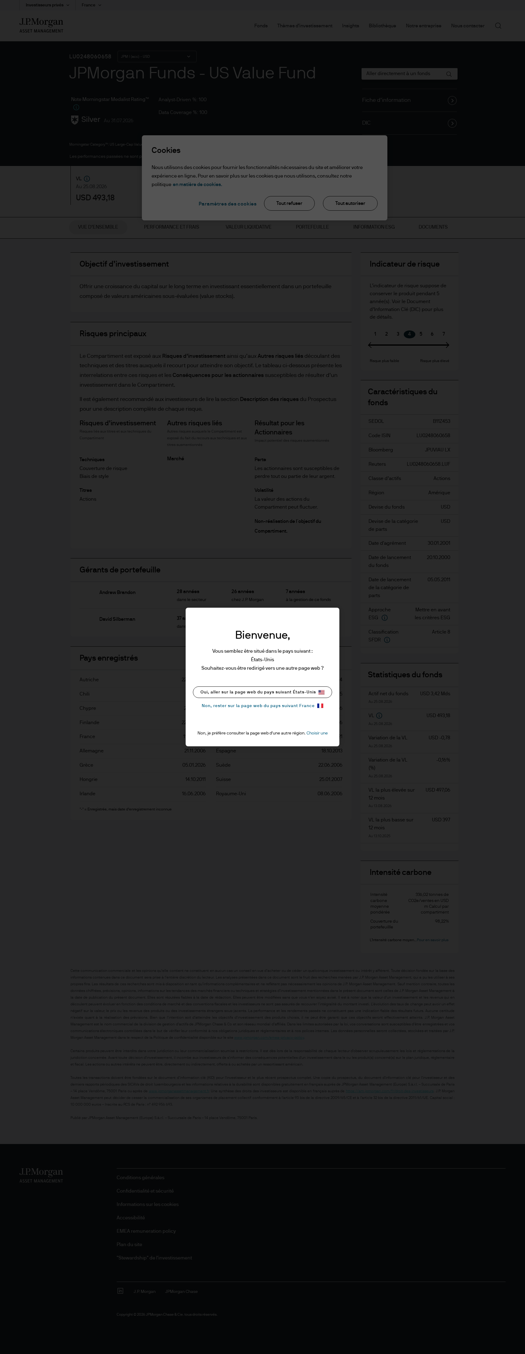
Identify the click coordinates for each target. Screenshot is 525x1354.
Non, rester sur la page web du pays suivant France (258, 706)
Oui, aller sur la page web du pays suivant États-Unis (258, 692)
